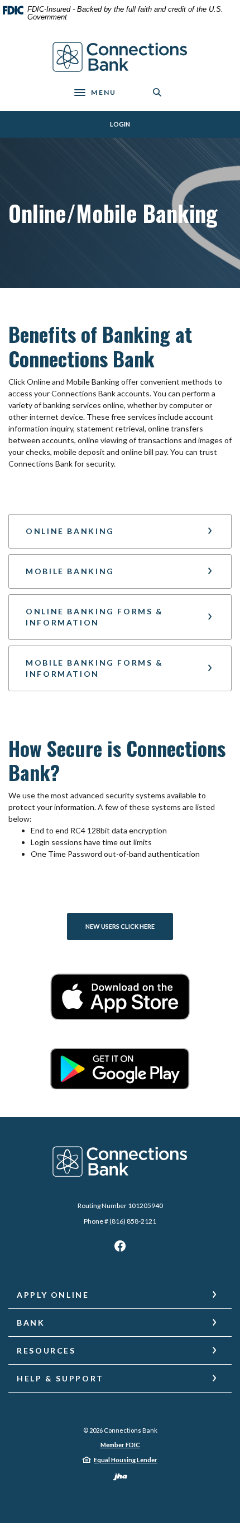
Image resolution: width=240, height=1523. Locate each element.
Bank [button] (31, 1322)
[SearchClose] (157, 92)
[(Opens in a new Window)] (120, 996)
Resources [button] (46, 1350)
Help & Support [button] (60, 1378)
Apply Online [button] (53, 1294)
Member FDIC (120, 1444)
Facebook (120, 1249)
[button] (120, 531)
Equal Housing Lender (125, 1459)
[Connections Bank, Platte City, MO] (120, 57)
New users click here (120, 926)
